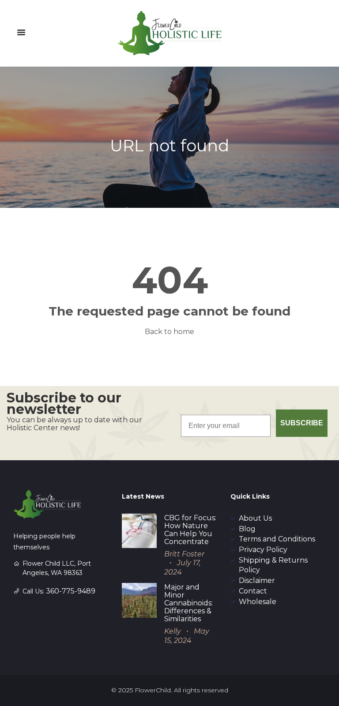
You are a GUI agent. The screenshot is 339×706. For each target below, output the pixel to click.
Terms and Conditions (277, 539)
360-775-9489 (70, 591)
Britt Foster (184, 554)
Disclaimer (257, 580)
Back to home (169, 331)
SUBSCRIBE (301, 423)
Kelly (172, 631)
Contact (253, 591)
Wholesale (257, 601)
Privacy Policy (263, 549)
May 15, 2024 (186, 636)
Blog (247, 529)
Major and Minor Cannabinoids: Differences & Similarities (188, 603)
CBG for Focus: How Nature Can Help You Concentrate (190, 530)
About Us (255, 518)
